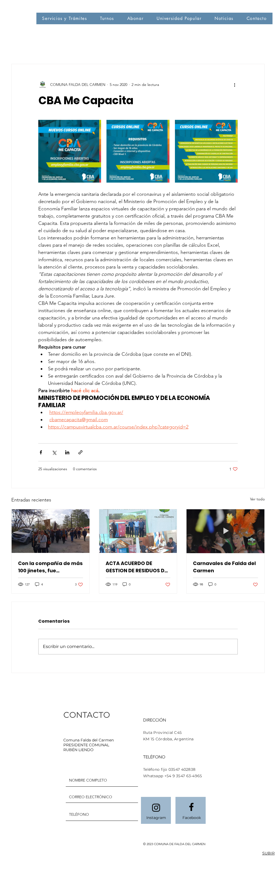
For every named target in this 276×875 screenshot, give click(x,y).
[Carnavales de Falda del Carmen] (225, 531)
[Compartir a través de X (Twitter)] (54, 452)
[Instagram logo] (156, 807)
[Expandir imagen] (69, 151)
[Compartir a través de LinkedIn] (67, 452)
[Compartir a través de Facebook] (40, 452)
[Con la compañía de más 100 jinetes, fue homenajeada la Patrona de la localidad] (50, 531)
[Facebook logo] (191, 806)
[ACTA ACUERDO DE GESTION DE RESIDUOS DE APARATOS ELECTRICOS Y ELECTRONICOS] (138, 531)
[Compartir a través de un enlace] (80, 452)
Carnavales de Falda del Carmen (224, 567)
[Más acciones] (234, 84)
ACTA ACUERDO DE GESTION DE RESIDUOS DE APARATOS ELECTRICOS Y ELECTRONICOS (137, 567)
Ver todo (257, 499)
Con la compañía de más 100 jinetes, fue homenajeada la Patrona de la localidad (50, 567)
